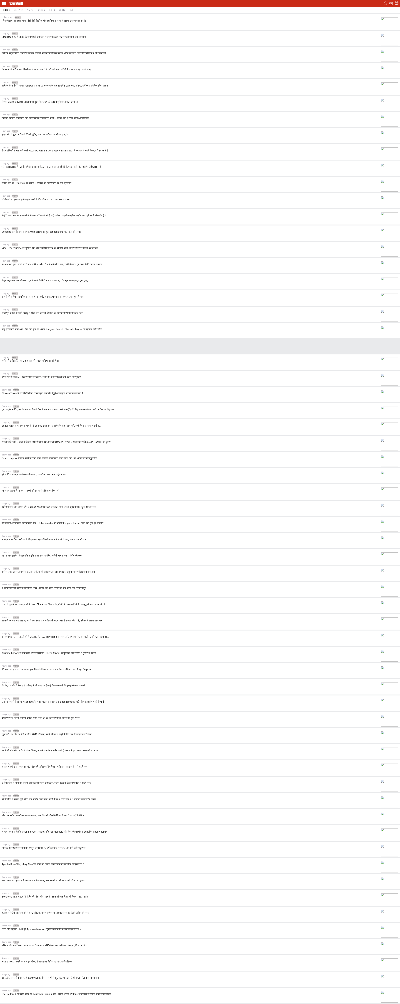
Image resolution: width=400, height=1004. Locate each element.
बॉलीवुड (52, 9)
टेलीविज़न (73, 9)
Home (6, 9)
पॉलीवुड (30, 9)
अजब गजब (18, 9)
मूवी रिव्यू (41, 9)
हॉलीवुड (62, 9)
